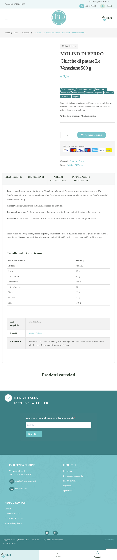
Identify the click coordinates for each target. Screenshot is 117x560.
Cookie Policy (108, 540)
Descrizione (13, 177)
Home (7, 33)
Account (97, 557)
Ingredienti (36, 177)
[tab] (13, 179)
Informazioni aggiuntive (81, 179)
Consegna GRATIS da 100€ (15, 4)
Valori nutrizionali (58, 179)
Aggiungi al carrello (93, 135)
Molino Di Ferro (69, 46)
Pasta (16, 33)
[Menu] (6, 18)
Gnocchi (26, 33)
